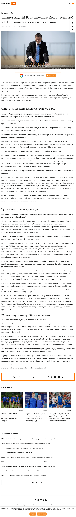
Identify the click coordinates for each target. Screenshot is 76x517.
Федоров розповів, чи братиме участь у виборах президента (24, 448)
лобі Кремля (41, 85)
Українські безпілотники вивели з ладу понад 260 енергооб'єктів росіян (28, 443)
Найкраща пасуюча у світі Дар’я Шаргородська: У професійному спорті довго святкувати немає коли (59, 417)
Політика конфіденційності (59, 505)
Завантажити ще (37, 482)
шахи (15, 368)
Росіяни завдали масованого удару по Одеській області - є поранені (26, 475)
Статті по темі (7, 387)
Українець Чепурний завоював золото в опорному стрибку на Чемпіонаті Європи (30, 466)
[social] (45, 377)
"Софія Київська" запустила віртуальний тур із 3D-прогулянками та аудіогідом (29, 457)
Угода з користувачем (39, 505)
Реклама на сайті (14, 505)
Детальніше (42, 514)
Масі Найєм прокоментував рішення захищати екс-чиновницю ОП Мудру (28, 462)
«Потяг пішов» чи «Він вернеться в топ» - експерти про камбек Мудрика (9, 417)
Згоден (32, 514)
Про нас (25, 505)
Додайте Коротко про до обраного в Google (19, 452)
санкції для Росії (40, 368)
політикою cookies (57, 509)
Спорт (21, 410)
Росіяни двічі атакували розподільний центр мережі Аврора (24, 471)
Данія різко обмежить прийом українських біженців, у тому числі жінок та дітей (30, 439)
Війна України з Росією (26, 368)
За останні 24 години (9, 434)
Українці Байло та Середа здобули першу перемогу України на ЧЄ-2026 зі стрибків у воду (35, 417)
